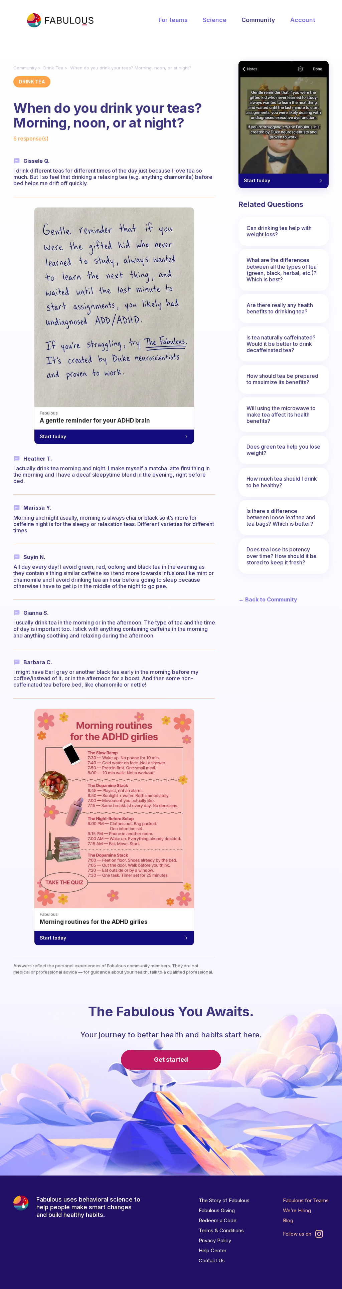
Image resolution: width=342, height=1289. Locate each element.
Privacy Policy (215, 1240)
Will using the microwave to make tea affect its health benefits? (281, 414)
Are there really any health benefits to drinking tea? (279, 308)
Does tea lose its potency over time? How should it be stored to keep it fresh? (281, 555)
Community (258, 19)
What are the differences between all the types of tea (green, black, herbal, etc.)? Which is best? (281, 270)
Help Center (212, 1250)
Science (214, 19)
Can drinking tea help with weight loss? (279, 231)
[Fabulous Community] (60, 20)
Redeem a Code (217, 1220)
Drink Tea (53, 67)
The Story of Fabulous (224, 1200)
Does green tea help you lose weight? (283, 449)
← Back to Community (267, 599)
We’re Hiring (297, 1210)
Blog (288, 1220)
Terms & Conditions (221, 1230)
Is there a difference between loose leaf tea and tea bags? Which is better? (280, 517)
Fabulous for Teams (306, 1200)
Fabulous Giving (217, 1210)
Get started (171, 1059)
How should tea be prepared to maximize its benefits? (282, 378)
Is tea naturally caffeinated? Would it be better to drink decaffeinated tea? (281, 343)
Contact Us (212, 1260)
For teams (173, 19)
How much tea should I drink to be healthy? (281, 481)
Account (302, 19)
